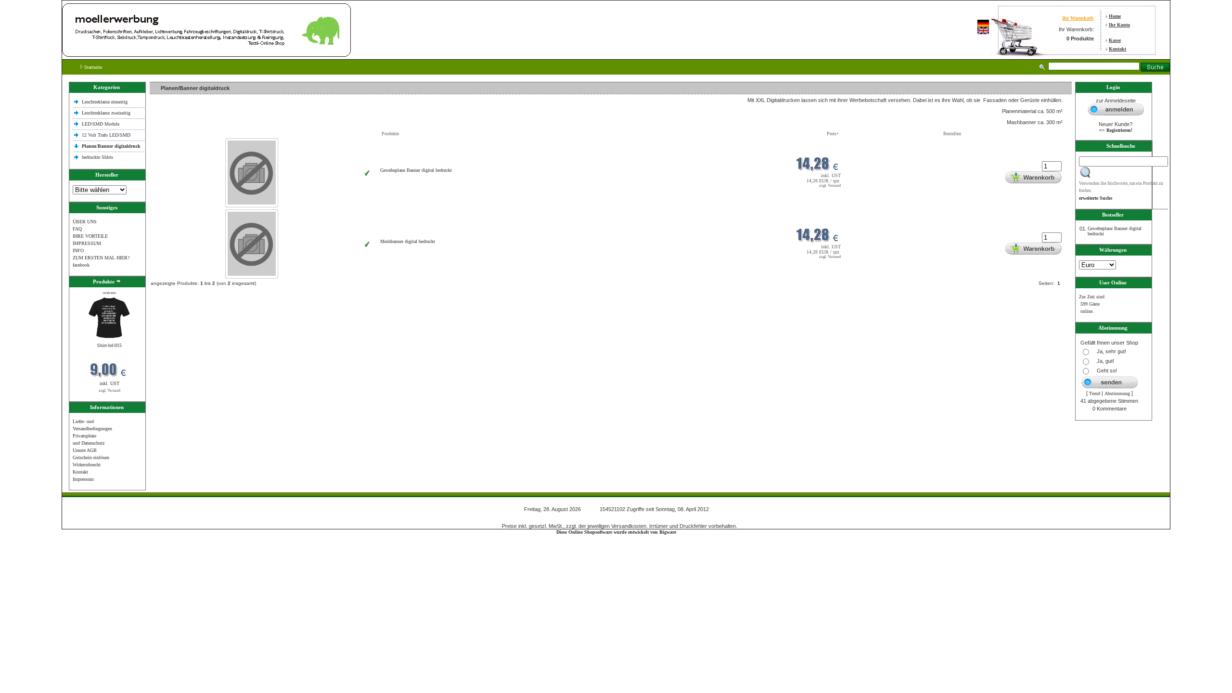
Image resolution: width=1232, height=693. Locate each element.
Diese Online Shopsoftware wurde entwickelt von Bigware (616, 532)
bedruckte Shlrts (97, 157)
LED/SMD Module (100, 124)
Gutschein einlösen (91, 457)
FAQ (77, 228)
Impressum (83, 479)
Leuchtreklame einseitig (105, 101)
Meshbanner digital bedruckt (407, 241)
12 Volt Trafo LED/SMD (106, 135)
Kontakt (1117, 48)
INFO (78, 250)
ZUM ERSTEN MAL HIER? (101, 257)
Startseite (92, 67)
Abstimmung (1117, 393)
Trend (1094, 393)
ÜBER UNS (85, 221)
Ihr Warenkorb (1078, 18)
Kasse (1115, 40)
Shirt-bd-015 (109, 345)
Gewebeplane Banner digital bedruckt (416, 170)
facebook (81, 265)
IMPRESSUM (87, 243)
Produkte (390, 133)
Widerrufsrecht (87, 464)
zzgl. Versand (109, 390)
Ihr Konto (1119, 24)
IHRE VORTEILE (90, 236)
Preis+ (833, 133)
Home (1115, 16)
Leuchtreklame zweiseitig (107, 113)
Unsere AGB (85, 450)
